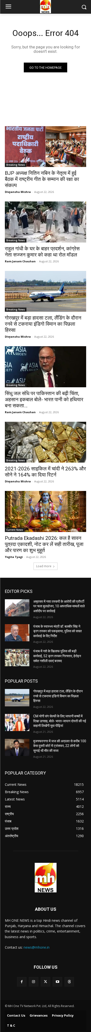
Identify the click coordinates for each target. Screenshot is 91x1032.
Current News (14, 530)
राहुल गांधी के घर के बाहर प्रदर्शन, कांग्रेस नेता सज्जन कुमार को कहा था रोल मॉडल (42, 252)
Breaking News (15, 164)
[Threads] (69, 982)
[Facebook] (21, 982)
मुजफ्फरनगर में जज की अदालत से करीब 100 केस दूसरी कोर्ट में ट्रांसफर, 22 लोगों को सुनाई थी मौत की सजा (59, 746)
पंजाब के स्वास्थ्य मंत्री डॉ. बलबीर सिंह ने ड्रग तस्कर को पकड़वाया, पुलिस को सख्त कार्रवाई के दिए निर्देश (57, 631)
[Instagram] (33, 982)
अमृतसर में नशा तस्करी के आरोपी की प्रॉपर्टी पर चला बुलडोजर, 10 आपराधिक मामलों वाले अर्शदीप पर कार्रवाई (59, 606)
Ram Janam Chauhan (20, 261)
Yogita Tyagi (14, 557)
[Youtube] (57, 982)
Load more (43, 566)
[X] (45, 982)
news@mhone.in (37, 947)
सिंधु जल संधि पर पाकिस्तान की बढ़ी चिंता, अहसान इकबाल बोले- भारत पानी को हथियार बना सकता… (44, 399)
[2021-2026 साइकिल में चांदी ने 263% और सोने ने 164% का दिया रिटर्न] (45, 442)
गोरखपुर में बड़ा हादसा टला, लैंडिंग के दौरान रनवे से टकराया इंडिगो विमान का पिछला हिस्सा (43, 324)
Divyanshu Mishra (18, 192)
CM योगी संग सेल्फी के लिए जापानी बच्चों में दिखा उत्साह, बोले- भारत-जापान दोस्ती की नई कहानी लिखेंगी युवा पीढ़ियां (59, 721)
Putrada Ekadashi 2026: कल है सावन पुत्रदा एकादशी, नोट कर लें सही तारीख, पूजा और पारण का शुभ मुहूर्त (44, 544)
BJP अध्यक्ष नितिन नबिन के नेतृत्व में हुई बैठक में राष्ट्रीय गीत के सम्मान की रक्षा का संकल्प (42, 179)
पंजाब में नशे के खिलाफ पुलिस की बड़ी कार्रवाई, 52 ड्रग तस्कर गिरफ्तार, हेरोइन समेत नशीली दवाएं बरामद (57, 656)
